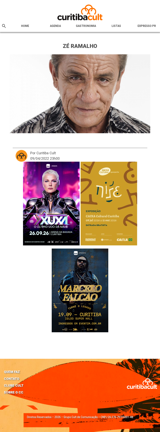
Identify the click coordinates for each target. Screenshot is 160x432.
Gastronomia (86, 25)
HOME (25, 25)
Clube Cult (13, 385)
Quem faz (12, 372)
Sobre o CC (13, 392)
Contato (11, 379)
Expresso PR (147, 25)
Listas (116, 25)
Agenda (55, 25)
